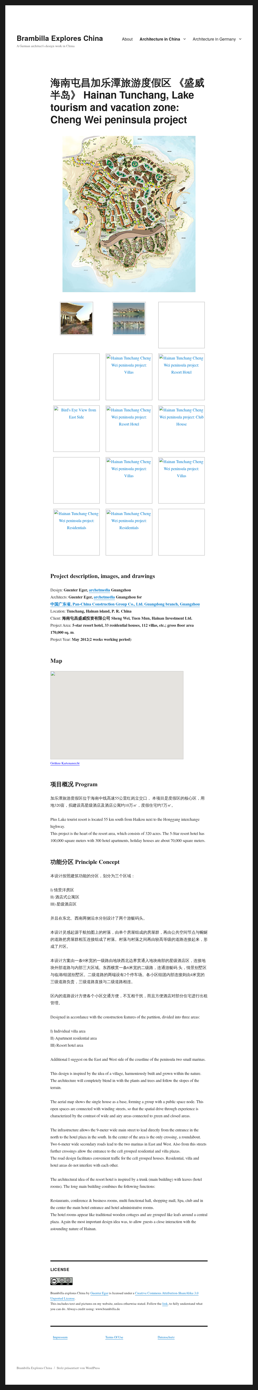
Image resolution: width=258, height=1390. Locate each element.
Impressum (60, 1337)
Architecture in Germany (214, 39)
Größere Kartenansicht (65, 763)
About (127, 39)
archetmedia (99, 590)
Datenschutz (166, 1337)
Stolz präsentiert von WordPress (78, 1368)
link (165, 1303)
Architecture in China (160, 39)
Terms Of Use (114, 1337)
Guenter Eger (99, 1293)
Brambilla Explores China (60, 38)
